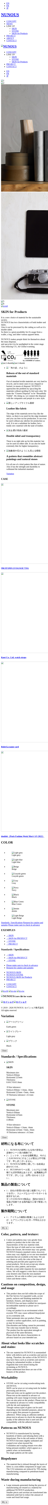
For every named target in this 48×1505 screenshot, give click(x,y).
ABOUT (10, 38)
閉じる (4, 1228)
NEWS (9, 24)
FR (7, 6)
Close (4, 1051)
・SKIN (10, 935)
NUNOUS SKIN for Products (19, 977)
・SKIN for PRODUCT (16, 938)
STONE (15, 31)
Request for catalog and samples (19, 968)
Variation (10, 474)
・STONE (11, 941)
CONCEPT (11, 21)
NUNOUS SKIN (13, 972)
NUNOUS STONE (14, 975)
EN (7, 3)
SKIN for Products (20, 33)
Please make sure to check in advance (24, 925)
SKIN (14, 28)
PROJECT (11, 36)
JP (7, 8)
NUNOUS (10, 14)
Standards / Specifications (12, 922)
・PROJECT (12, 944)
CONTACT (11, 41)
